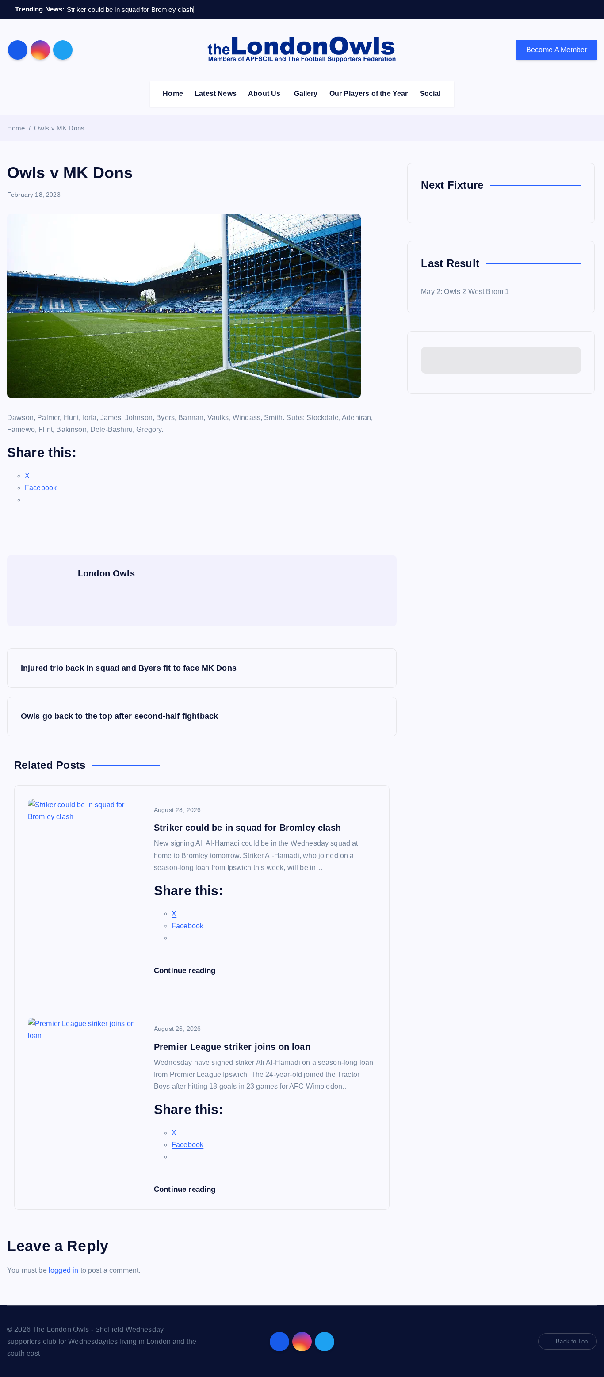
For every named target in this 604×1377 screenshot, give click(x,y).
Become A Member (557, 49)
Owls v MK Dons (59, 128)
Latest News (216, 93)
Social (430, 93)
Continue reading (186, 970)
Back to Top (572, 1341)
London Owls (106, 573)
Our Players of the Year (368, 93)
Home (173, 93)
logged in (63, 1270)
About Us (264, 93)
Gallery (306, 93)
